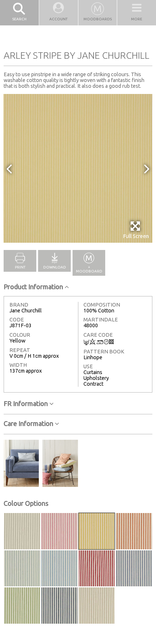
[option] (78, 168)
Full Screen (136, 236)
